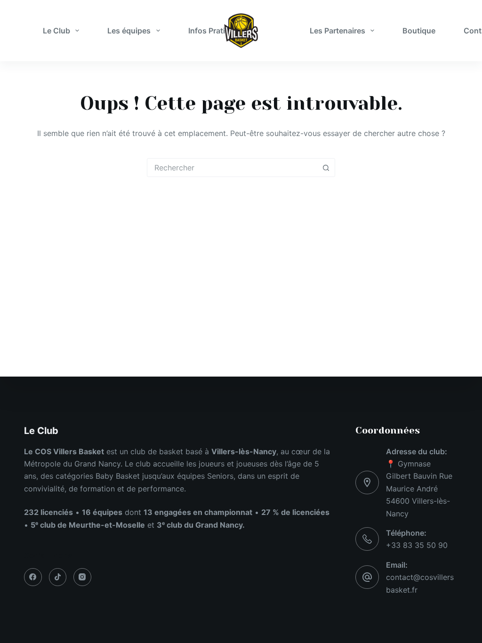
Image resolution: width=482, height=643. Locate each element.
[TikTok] (58, 577)
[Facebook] (33, 577)
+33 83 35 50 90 (417, 545)
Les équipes (129, 30)
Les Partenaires (337, 30)
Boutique (418, 30)
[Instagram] (82, 577)
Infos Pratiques (215, 30)
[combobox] (232, 167)
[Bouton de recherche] (326, 168)
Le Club (56, 30)
